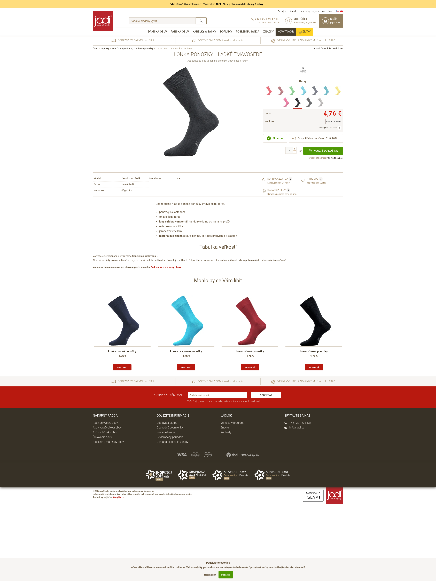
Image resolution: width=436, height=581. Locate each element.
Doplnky (226, 31)
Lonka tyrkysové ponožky (186, 351)
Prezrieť (122, 367)
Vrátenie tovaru (166, 432)
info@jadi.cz (296, 427)
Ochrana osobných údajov (172, 441)
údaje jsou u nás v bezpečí (205, 401)
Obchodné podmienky (170, 427)
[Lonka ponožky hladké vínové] (280, 91)
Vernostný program (310, 11)
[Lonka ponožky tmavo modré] (314, 91)
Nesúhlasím (210, 575)
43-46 (337, 121)
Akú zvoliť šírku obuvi (105, 432)
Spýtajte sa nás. (335, 158)
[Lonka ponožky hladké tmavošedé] (297, 103)
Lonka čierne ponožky (314, 351)
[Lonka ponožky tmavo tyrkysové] (326, 91)
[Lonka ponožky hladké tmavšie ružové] (286, 103)
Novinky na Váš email (168, 394)
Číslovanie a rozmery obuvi (166, 267)
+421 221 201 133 (300, 422)
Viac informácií (297, 567)
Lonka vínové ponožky (250, 351)
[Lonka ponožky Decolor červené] (269, 91)
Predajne (282, 11)
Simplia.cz (118, 497)
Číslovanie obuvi (103, 437)
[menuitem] (157, 32)
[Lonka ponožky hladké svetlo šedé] (320, 103)
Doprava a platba (167, 422)
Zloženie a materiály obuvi (108, 441)
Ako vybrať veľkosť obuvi (107, 427)
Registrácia (311, 22)
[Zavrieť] (432, 4)
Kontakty (226, 432)
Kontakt (293, 11)
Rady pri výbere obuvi (106, 422)
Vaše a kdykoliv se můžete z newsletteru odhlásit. (224, 401)
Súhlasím (225, 575)
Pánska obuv (180, 31)
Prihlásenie (299, 22)
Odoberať (266, 395)
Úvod (95, 48)
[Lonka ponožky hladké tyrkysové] (303, 91)
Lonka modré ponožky (122, 351)
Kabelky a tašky (204, 31)
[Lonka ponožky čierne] (309, 103)
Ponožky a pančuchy (123, 48)
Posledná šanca (247, 31)
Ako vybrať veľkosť (328, 127)
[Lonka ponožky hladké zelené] (292, 91)
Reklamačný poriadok (170, 437)
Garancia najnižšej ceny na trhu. (282, 191)
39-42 (328, 121)
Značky (268, 31)
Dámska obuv (157, 31)
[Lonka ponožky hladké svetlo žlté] (337, 91)
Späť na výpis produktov (329, 48)
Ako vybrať (327, 11)
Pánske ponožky (144, 48)
